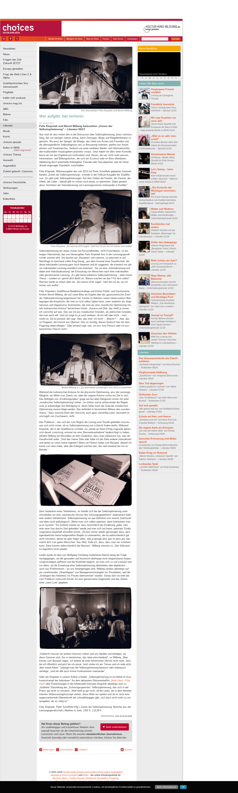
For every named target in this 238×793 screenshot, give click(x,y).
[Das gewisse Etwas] (161, 78)
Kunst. (6, 136)
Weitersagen (48, 750)
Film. (6, 119)
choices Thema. (12, 154)
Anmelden (132, 39)
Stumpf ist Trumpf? (162, 315)
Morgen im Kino (74, 39)
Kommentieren (66, 750)
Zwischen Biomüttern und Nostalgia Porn (163, 295)
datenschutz (97, 772)
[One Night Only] (168, 78)
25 (9, 220)
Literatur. (8, 125)
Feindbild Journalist (162, 104)
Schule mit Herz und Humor (155, 416)
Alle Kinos (118, 39)
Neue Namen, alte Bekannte (161, 277)
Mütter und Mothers (162, 209)
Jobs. (6, 193)
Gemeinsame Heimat (163, 154)
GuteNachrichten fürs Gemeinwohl (15, 85)
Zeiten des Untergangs (164, 242)
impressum (83, 772)
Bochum (57, 778)
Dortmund (91, 778)
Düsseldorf (102, 778)
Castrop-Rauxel (77, 778)
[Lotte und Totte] (172, 78)
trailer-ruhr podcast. (14, 97)
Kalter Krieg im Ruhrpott (153, 452)
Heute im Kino (55, 39)
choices (65, 775)
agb (107, 772)
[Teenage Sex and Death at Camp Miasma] (157, 78)
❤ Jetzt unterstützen (115, 726)
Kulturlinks (9, 198)
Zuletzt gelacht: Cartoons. (18, 171)
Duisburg (113, 778)
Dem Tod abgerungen (151, 383)
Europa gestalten (13, 68)
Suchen (176, 39)
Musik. (7, 131)
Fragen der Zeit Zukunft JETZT (20, 61)
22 (25, 216)
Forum (106, 39)
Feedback (83, 750)
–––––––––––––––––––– (18, 176)
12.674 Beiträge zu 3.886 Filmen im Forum (17, 227)
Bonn (64, 778)
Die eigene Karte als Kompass (156, 427)
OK (183, 787)
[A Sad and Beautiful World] (153, 78)
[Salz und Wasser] (176, 78)
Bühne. (7, 114)
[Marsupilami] (146, 78)
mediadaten (116, 772)
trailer (86, 775)
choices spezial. (12, 142)
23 (29, 216)
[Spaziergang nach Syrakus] (150, 78)
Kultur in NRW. (11, 147)
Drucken (128, 750)
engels (74, 775)
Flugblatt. (8, 92)
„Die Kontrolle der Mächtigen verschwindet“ (163, 190)
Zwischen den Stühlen (164, 333)
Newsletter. (9, 48)
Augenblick (9, 165)
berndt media (69, 772)
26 (13, 220)
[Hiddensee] (165, 78)
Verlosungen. (10, 187)
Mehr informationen (166, 787)
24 (5, 220)
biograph (55, 775)
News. (6, 54)
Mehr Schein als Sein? (164, 260)
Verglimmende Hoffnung (153, 372)
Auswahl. (8, 160)
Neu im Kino (92, 39)
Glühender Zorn (148, 394)
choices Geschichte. (15, 182)
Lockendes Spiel (148, 464)
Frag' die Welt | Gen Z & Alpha (17, 76)
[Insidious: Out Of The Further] (142, 78)
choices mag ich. (13, 103)
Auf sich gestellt (148, 405)
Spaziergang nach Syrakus (153, 74)
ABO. (6, 108)
